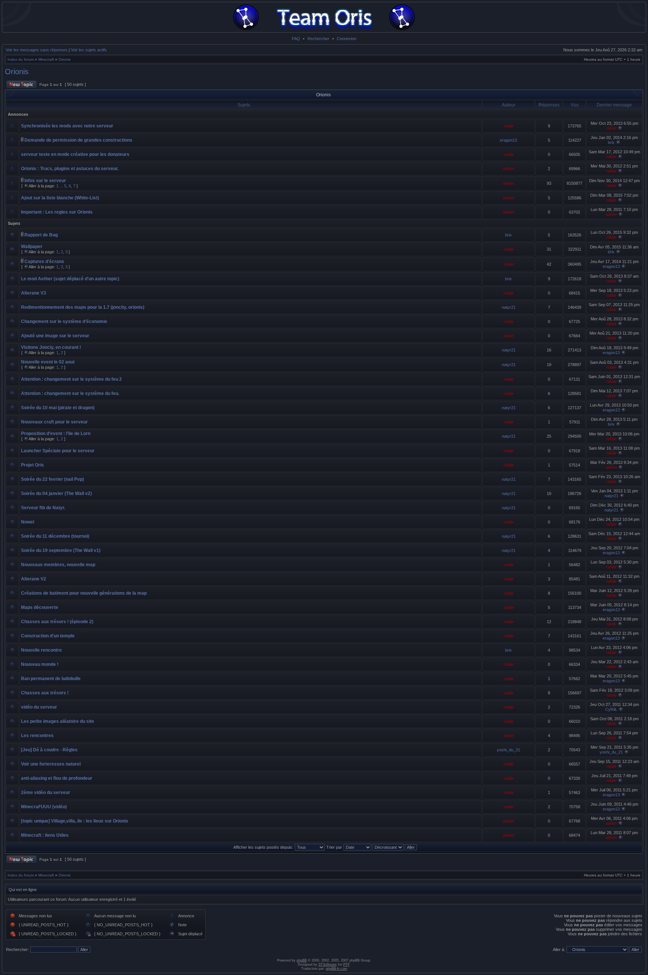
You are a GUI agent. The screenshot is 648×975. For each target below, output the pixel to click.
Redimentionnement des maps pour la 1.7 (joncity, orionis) (82, 307)
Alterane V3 (33, 293)
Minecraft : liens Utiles (45, 835)
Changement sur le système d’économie (64, 321)
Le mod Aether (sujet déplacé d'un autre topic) (70, 278)
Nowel (27, 522)
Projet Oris (32, 465)
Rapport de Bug (41, 235)
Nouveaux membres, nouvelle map (58, 564)
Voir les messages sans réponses (37, 50)
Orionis (64, 59)
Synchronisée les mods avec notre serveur (67, 126)
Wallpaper (31, 246)
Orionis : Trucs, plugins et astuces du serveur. (69, 168)
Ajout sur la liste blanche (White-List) (60, 197)
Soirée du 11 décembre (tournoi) (55, 536)
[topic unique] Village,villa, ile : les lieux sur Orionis (74, 821)
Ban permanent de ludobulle (51, 678)
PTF (346, 964)
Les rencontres (37, 735)
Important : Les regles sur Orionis (57, 212)
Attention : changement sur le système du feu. (70, 393)
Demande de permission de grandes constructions (78, 140)
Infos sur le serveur (45, 180)
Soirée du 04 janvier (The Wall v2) (56, 493)
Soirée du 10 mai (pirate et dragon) (57, 407)
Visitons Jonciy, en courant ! (51, 347)
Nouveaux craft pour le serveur (54, 422)
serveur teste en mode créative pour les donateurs (75, 154)
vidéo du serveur (39, 707)
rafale (509, 126)
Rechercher (318, 38)
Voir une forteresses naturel (51, 764)
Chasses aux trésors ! (45, 692)
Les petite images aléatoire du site (57, 721)
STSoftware (327, 964)
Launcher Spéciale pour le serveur (57, 450)
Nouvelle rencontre (41, 650)
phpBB (302, 960)
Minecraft (46, 59)
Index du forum (21, 59)
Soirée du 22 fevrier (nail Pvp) (52, 479)
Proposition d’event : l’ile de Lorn (55, 433)
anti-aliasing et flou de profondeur (56, 778)
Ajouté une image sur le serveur (55, 335)
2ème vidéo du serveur (45, 792)
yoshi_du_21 (508, 750)
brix (611, 142)
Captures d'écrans (44, 261)
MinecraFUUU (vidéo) (44, 806)
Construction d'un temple (48, 636)
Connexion (346, 38)
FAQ (296, 38)
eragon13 (508, 140)
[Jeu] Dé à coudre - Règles (49, 749)
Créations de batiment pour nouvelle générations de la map (84, 593)
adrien (508, 168)
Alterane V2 (33, 579)
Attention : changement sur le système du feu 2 (71, 379)
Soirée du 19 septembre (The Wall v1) (60, 550)
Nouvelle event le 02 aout (48, 362)
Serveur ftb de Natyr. (43, 507)
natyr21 (509, 307)
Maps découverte (39, 607)
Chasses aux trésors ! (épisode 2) (57, 621)
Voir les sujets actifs (89, 50)
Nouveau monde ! (39, 664)
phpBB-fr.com (336, 969)
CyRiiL (611, 709)
